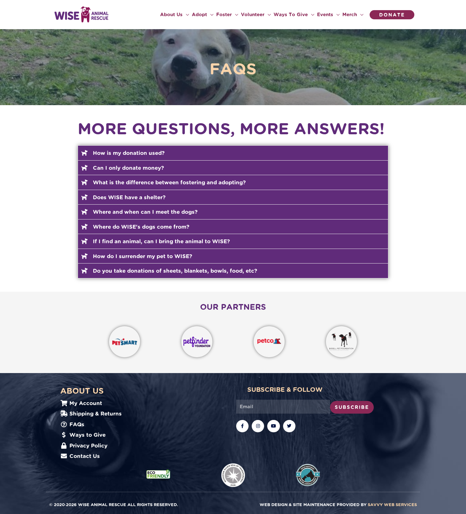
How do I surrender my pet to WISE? (142, 256)
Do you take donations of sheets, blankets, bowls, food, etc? (175, 271)
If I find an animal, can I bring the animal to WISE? (161, 241)
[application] (186, 15)
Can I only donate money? (128, 168)
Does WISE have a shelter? (129, 197)
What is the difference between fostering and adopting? (169, 182)
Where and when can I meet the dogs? (145, 212)
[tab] (233, 153)
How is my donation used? (129, 153)
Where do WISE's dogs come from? (141, 227)
